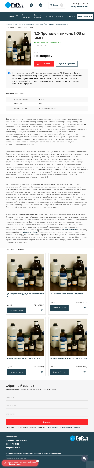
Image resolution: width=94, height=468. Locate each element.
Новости (60, 16)
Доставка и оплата (37, 16)
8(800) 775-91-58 (80, 4)
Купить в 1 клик (16, 310)
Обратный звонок (84, 16)
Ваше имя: (10, 398)
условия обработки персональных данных (62, 427)
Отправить (47, 422)
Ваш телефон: (11, 406)
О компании (26, 16)
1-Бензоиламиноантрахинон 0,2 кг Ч (23, 358)
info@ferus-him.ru (79, 6)
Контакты (71, 16)
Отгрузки (49, 16)
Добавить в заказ (44, 64)
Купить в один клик (67, 64)
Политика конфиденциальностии (18, 458)
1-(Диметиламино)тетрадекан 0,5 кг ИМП (68, 358)
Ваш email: (10, 414)
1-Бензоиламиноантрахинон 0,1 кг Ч (66, 294)
